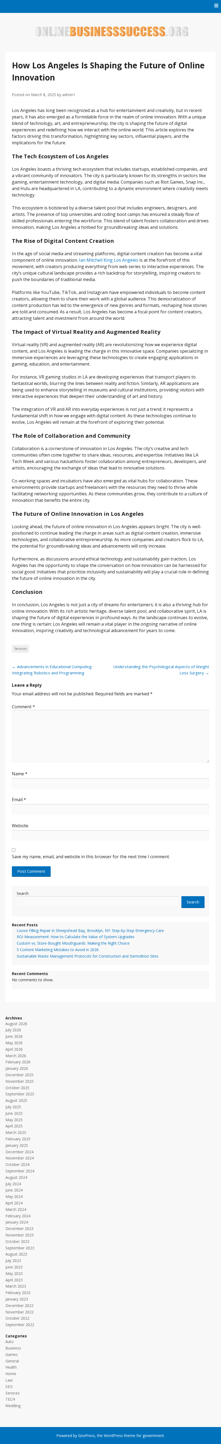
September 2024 (19, 1170)
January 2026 (16, 1068)
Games (11, 1354)
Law (9, 1380)
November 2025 (19, 1081)
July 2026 (13, 1029)
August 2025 (16, 1100)
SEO (9, 1386)
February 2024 (17, 1215)
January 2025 (16, 1145)
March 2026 (15, 1055)
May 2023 (14, 1273)
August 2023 (16, 1254)
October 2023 (17, 1241)
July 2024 (13, 1183)
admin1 (68, 94)
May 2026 (14, 1042)
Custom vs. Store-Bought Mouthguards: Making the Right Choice (73, 943)
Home (10, 1373)
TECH (10, 1399)
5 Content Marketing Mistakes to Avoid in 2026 (58, 949)
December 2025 (19, 1074)
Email (19, 799)
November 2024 (19, 1158)
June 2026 (14, 1036)
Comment (23, 707)
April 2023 (14, 1279)
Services (20, 648)
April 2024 (14, 1202)
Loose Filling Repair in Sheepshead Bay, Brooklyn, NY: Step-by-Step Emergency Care (90, 930)
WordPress (113, 1435)
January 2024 (16, 1222)
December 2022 (19, 1305)
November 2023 (19, 1235)
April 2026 (14, 1049)
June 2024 (14, 1190)
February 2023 (17, 1292)
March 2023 (15, 1286)
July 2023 (13, 1260)
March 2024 (15, 1209)
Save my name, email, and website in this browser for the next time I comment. (91, 857)
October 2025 (17, 1087)
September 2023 (19, 1247)
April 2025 (14, 1125)
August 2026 (16, 1023)
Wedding (12, 1405)
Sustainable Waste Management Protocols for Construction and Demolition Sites (87, 956)
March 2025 (15, 1132)
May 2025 (14, 1119)
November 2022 (19, 1312)
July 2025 (13, 1106)
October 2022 (17, 1318)
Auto (9, 1341)
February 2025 (17, 1138)
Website (20, 826)
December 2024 (19, 1151)
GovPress (86, 1435)
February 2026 (17, 1061)
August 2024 (16, 1177)
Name (19, 774)
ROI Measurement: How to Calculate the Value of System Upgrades (75, 936)
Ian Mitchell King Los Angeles (108, 260)
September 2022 (19, 1324)
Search (23, 893)
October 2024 (17, 1164)
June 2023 (14, 1267)
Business (13, 1348)
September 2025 (19, 1093)
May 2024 (14, 1196)
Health (11, 1367)
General (12, 1361)
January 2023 (16, 1299)
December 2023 (19, 1228)
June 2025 (14, 1113)
